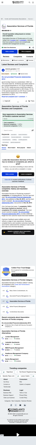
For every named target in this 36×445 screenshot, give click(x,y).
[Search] (16, 130)
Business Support (8, 395)
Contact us (6, 384)
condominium (6, 137)
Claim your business (9, 397)
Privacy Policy (23, 395)
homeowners (26, 137)
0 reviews (13, 40)
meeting (14, 139)
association (13, 134)
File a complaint (26, 51)
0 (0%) (13, 126)
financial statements (16, 137)
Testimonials (6, 387)
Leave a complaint (26, 174)
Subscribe (8, 179)
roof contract (5, 142)
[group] (5, 60)
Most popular (21, 147)
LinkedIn (24, 405)
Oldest (29, 147)
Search (29, 2)
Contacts (29, 56)
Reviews (6, 56)
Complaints (17, 56)
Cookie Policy (23, 397)
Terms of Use (23, 392)
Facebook (11, 405)
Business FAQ (7, 392)
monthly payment (23, 139)
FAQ (20, 382)
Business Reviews (26, 401)
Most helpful (11, 147)
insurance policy (6, 139)
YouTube (20, 405)
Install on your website (19, 275)
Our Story (6, 382)
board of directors (23, 134)
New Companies (16, 401)
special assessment (15, 142)
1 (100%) (13, 124)
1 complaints (23, 40)
